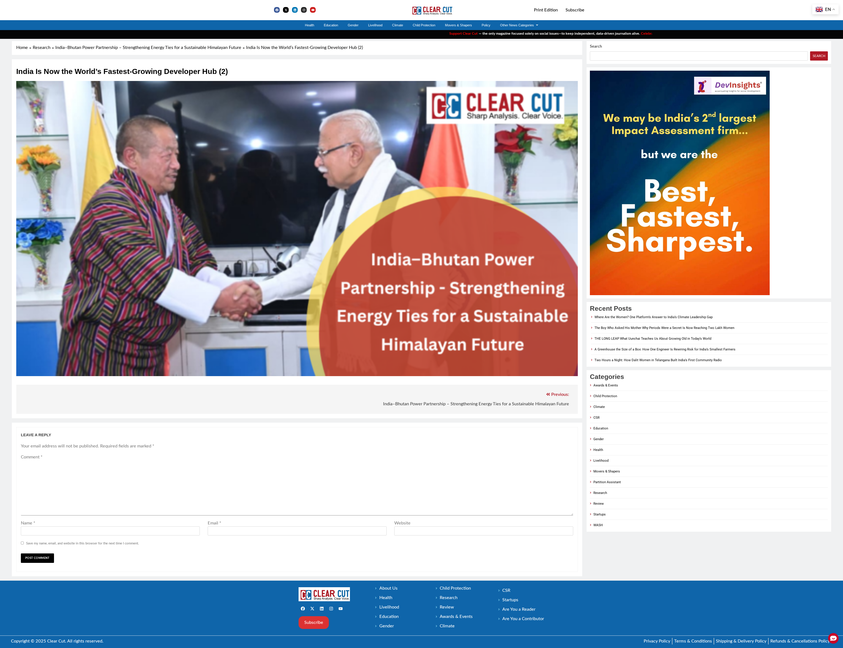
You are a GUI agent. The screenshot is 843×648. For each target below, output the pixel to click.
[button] (519, 25)
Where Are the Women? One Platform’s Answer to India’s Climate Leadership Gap (653, 317)
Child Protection (424, 25)
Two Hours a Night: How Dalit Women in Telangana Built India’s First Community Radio (658, 360)
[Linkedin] (295, 10)
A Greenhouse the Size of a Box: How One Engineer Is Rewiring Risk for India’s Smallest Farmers (664, 349)
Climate (397, 25)
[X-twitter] (286, 10)
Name (28, 523)
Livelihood (375, 25)
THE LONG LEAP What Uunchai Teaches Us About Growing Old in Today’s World (652, 339)
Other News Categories (517, 25)
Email (214, 523)
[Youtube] (313, 10)
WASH (598, 525)
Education (331, 25)
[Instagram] (304, 10)
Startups (599, 514)
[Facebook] (277, 10)
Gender (353, 25)
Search (596, 46)
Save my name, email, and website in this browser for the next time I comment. (82, 543)
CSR (596, 418)
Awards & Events (605, 385)
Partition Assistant (607, 482)
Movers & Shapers (458, 25)
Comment (32, 457)
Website (402, 523)
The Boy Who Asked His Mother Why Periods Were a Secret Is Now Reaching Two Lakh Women (664, 328)
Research (600, 493)
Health (309, 25)
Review (598, 504)
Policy (486, 25)
